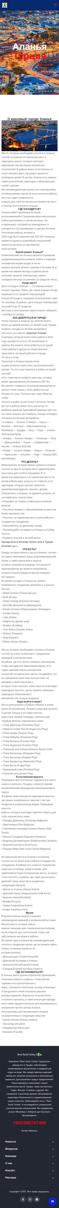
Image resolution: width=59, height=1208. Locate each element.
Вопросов (11, 1148)
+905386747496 (29, 1122)
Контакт (10, 1170)
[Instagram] (30, 1199)
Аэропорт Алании (36, 333)
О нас (8, 1163)
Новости (10, 1141)
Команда (10, 1156)
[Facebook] (23, 1199)
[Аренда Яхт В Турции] (4, 5)
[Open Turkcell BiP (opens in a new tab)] (52, 1202)
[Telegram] (37, 1199)
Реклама (10, 1177)
